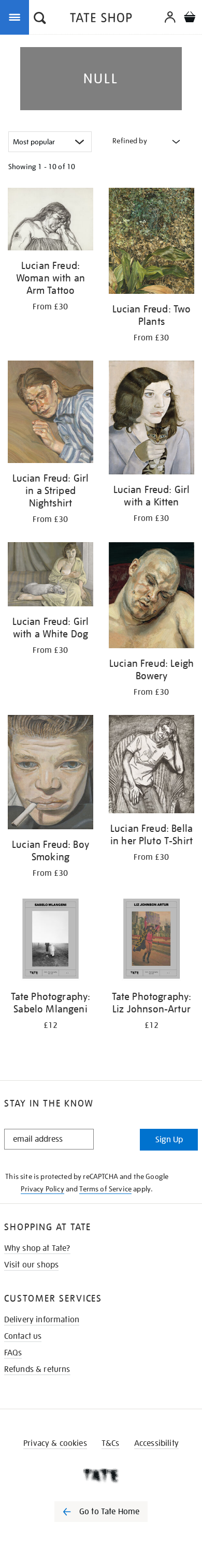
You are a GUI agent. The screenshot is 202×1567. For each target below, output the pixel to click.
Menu (16, 16)
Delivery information (41, 1320)
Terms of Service (105, 1188)
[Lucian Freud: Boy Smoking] (50, 773)
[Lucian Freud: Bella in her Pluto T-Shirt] (151, 766)
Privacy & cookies (55, 1443)
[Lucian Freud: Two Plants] (151, 242)
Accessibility (156, 1443)
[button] (40, 19)
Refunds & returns (37, 1369)
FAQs (13, 1353)
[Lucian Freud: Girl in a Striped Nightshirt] (50, 413)
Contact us (23, 1336)
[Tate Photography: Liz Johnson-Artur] (151, 940)
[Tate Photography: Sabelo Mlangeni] (50, 940)
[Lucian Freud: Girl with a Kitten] (151, 419)
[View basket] (189, 18)
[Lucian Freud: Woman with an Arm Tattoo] (50, 221)
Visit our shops (31, 1265)
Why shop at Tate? (37, 1248)
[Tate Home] (101, 1475)
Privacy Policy (42, 1188)
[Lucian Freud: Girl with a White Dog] (50, 576)
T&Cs (111, 1443)
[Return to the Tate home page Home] (101, 19)
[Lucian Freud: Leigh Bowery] (151, 597)
